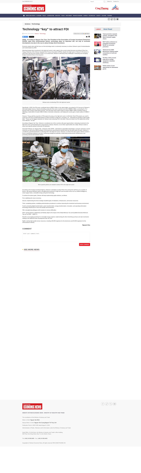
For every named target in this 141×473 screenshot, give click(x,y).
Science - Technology (89, 15)
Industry (57, 15)
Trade (63, 15)
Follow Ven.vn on (78, 33)
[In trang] (89, 37)
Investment (69, 15)
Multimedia (26, 19)
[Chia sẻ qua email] (86, 37)
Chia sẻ (26, 36)
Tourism (109, 15)
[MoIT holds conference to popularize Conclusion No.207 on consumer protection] (97, 44)
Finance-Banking (77, 15)
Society (98, 15)
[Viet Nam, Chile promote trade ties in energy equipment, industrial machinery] (97, 59)
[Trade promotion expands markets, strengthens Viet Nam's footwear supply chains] (97, 36)
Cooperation (50, 15)
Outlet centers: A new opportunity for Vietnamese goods (110, 67)
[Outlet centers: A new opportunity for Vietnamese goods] (97, 67)
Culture (104, 15)
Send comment (84, 244)
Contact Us (116, 1)
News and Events (30, 15)
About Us (109, 1)
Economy (39, 15)
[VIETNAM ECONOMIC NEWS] (33, 8)
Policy (44, 15)
